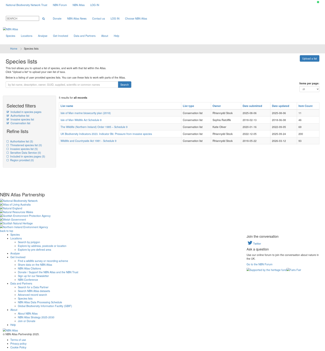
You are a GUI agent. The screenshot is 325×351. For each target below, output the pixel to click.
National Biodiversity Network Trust (26, 5)
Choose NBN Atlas (136, 18)
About (104, 36)
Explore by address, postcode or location (42, 246)
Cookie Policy (18, 347)
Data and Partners (85, 36)
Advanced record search (32, 295)
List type (188, 106)
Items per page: (309, 83)
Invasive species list (22, 119)
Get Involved (60, 36)
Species (10, 36)
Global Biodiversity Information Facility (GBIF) (45, 306)
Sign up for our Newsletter (33, 276)
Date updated (280, 106)
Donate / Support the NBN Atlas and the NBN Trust (48, 272)
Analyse (42, 36)
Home (13, 48)
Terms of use (18, 340)
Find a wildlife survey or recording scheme (43, 261)
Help (116, 36)
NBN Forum (60, 5)
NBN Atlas (79, 5)
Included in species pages (25, 112)
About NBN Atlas (28, 313)
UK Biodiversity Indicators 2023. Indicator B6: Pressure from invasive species (106, 134)
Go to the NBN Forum (260, 264)
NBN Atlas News (77, 18)
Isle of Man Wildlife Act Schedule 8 (81, 120)
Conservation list (20, 123)
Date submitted (252, 106)
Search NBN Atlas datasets (34, 291)
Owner (217, 106)
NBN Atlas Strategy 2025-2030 (36, 317)
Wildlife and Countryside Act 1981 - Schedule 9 (88, 141)
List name (67, 106)
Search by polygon (29, 242)
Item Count (305, 106)
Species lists (25, 298)
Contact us (98, 18)
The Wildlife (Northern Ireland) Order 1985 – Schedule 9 (94, 127)
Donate (57, 18)
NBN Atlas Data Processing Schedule (40, 302)
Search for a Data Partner (33, 287)
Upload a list (309, 58)
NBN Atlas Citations (29, 268)
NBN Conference (28, 279)
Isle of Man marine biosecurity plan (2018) (86, 113)
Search (124, 84)
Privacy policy (18, 343)
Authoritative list (19, 115)
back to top (6, 231)
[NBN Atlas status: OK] (318, 2)
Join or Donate (26, 321)
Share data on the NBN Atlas (35, 264)
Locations (26, 36)
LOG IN (94, 5)
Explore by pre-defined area (34, 249)
